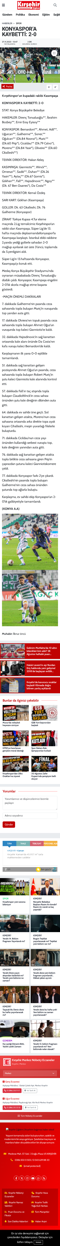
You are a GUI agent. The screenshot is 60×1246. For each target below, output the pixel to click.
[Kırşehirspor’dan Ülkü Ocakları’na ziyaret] (16, 763)
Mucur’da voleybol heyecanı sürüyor (11, 724)
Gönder (9, 824)
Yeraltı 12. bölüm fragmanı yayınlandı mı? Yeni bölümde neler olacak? (45, 1047)
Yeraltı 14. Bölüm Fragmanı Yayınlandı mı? (14, 940)
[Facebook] (16, 1178)
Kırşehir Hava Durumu (39, 1194)
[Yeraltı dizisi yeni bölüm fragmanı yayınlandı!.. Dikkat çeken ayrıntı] (45, 957)
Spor (19, 23)
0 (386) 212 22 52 (13, 1107)
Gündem (7, 14)
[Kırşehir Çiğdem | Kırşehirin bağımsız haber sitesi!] (28, 5)
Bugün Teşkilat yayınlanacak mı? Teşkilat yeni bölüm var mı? (45, 941)
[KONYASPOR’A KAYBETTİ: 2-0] (30, 65)
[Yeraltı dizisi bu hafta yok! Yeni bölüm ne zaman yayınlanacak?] (45, 994)
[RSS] (43, 1178)
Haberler (7, 23)
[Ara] (55, 5)
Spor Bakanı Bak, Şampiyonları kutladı (41, 749)
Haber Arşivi (41, 1221)
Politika (20, 14)
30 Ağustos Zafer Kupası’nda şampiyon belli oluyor (43, 776)
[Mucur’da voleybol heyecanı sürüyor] (16, 712)
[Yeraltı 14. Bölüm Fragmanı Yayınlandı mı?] (14, 923)
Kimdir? (37, 898)
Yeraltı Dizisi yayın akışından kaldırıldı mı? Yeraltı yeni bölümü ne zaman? (13, 976)
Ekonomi (33, 14)
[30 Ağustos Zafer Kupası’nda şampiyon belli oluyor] (44, 763)
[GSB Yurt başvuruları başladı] (44, 712)
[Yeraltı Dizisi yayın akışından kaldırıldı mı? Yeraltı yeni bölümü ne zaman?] (14, 957)
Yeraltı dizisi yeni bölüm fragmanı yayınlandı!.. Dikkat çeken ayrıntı (44, 975)
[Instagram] (27, 1178)
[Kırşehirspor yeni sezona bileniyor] (14, 886)
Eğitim (46, 14)
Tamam (38, 1242)
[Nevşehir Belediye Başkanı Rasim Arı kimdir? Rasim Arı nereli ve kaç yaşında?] (45, 886)
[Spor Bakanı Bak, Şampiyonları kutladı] (44, 738)
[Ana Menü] (3, 5)
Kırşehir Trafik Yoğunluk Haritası (39, 1204)
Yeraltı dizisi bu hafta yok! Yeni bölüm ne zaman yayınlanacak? (45, 1012)
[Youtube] (32, 1178)
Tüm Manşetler (42, 1211)
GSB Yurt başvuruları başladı (41, 724)
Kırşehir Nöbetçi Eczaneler (14, 1194)
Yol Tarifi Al (31, 1090)
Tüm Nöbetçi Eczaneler (31, 1115)
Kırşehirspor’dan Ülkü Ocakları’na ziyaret (13, 775)
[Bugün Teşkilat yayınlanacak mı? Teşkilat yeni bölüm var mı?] (45, 923)
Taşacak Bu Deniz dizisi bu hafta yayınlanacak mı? (13, 1012)
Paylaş (9, 86)
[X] (21, 1178)
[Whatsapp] (38, 1178)
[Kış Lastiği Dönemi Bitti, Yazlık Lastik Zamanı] (14, 1028)
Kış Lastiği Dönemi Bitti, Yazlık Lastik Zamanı (13, 1045)
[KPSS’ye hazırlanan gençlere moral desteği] (16, 738)
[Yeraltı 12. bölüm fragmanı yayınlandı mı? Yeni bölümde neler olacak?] (45, 1028)
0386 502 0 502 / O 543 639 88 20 (32, 1160)
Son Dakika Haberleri (18, 1221)
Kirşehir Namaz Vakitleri (14, 1204)
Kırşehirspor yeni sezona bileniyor (14, 903)
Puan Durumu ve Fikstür (15, 1213)
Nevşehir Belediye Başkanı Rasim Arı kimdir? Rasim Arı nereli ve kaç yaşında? (45, 905)
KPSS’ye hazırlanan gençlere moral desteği (13, 749)
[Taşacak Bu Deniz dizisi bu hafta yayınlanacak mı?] (14, 994)
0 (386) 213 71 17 (13, 1090)
